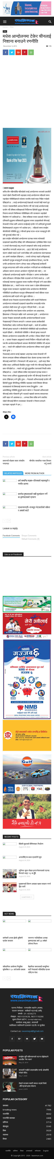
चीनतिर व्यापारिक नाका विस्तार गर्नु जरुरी (40, 462)
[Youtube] (42, 1039)
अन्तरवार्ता (29, 1151)
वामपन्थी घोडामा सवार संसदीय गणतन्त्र (13, 462)
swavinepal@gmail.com (32, 1031)
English (46, 1151)
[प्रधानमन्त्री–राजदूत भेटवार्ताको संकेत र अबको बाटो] (10, 510)
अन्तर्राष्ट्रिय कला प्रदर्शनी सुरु (30, 857)
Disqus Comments (29, 536)
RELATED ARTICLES (13, 473)
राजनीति (8, 1151)
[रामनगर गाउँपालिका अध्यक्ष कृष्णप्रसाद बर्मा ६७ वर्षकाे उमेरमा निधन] (39, 928)
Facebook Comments (11, 536)
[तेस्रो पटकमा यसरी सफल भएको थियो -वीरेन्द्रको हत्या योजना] (10, 1087)
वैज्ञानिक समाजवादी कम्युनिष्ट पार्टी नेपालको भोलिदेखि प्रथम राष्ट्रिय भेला (39, 969)
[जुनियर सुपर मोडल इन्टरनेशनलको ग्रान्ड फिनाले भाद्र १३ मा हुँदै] (10, 874)
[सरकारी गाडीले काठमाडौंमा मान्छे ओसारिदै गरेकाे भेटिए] (10, 1073)
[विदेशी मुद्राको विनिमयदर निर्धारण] (10, 847)
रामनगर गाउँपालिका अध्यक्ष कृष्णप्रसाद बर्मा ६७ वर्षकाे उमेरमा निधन (37, 941)
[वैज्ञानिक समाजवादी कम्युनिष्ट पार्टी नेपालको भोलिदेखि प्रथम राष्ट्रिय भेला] (39, 956)
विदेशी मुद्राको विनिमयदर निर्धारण (31, 844)
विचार (12, 27)
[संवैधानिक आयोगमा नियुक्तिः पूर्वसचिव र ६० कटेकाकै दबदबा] (14, 956)
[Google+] (19, 1039)
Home (5, 27)
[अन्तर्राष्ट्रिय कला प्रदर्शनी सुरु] (10, 861)
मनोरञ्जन (38, 1151)
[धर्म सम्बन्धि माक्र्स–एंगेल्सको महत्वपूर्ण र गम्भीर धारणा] (10, 484)
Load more (26, 897)
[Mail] (27, 1039)
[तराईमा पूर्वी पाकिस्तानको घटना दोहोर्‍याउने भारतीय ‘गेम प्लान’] (10, 1060)
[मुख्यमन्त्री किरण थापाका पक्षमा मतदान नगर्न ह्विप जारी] (10, 887)
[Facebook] (12, 1039)
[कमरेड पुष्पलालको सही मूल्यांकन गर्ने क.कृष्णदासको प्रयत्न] (10, 497)
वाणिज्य (15, 1151)
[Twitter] (34, 1039)
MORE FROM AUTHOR (34, 473)
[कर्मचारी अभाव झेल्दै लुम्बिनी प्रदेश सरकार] (14, 928)
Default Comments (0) (30, 539)
